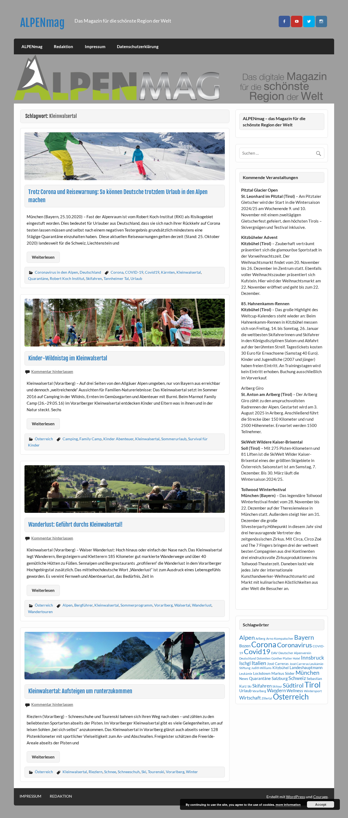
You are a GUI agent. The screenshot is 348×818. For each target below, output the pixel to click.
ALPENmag (42, 23)
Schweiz (297, 678)
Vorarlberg (163, 605)
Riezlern (95, 771)
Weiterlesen (43, 257)
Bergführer (83, 605)
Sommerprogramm (136, 605)
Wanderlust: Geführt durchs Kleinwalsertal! (75, 524)
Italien (258, 663)
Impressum (95, 46)
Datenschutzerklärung (138, 46)
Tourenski (156, 771)
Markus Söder (283, 673)
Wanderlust (202, 605)
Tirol (312, 684)
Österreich (44, 438)
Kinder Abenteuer (118, 438)
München (307, 672)
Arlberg (260, 638)
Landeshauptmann (306, 667)
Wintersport (313, 691)
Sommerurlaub (174, 438)
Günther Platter (281, 658)
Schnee (110, 771)
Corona (117, 272)
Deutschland (90, 272)
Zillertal (267, 698)
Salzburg (280, 678)
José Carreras (278, 663)
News (243, 678)
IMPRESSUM (30, 796)
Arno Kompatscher (279, 638)
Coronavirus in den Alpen (56, 272)
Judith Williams (261, 668)
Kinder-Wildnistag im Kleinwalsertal (67, 358)
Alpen (68, 605)
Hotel (296, 658)
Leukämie (245, 673)
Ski (143, 771)
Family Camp (90, 438)
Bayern (304, 637)
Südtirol (293, 685)
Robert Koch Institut (67, 278)
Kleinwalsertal (188, 272)
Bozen (244, 645)
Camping (70, 438)
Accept (320, 804)
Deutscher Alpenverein (294, 653)
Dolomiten (264, 658)
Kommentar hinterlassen (52, 371)
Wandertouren (40, 611)
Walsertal (182, 605)
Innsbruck (312, 657)
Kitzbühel (280, 668)
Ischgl (245, 663)
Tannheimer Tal (116, 278)
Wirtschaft (250, 698)
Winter (192, 771)
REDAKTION (61, 796)
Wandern (276, 690)
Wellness (295, 690)
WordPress (295, 796)
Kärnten (168, 272)
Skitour (277, 686)
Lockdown (262, 673)
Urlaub (136, 278)
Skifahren (94, 278)
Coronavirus (294, 645)
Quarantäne (38, 278)
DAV (274, 653)
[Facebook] (284, 21)
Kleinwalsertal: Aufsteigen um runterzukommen (80, 691)
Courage (320, 796)
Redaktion (63, 46)
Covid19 (152, 272)
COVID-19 (134, 272)
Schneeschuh (129, 771)
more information (288, 805)
